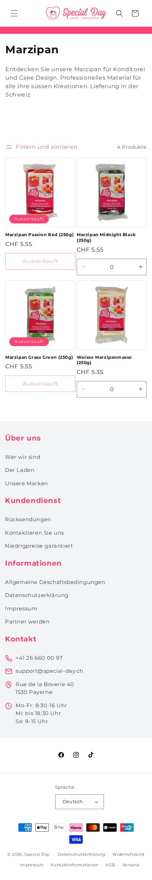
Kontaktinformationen (75, 864)
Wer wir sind (22, 457)
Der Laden (19, 470)
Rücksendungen (28, 519)
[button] (14, 13)
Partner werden (27, 621)
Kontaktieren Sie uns (34, 532)
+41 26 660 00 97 (39, 657)
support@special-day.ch (49, 670)
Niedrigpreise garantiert (39, 545)
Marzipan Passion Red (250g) (39, 234)
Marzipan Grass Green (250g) (39, 357)
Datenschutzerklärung (37, 595)
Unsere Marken (26, 483)
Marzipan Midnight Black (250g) (106, 237)
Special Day (36, 854)
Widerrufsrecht (128, 854)
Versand (130, 864)
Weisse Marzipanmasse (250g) (104, 360)
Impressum (21, 608)
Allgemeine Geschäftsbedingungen (55, 582)
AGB (110, 864)
